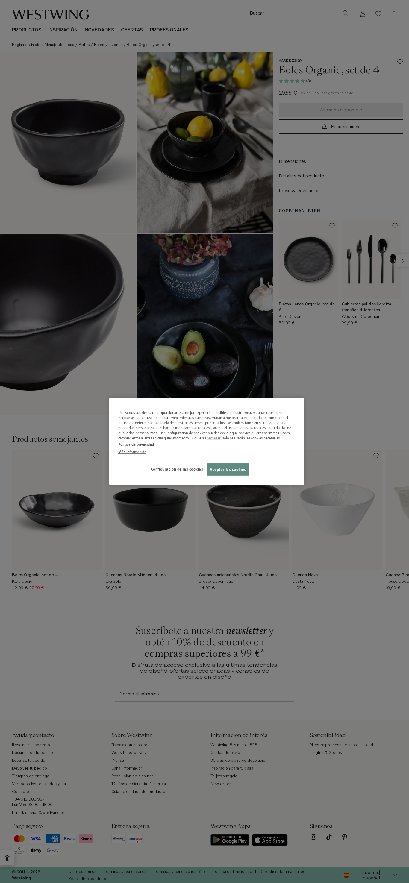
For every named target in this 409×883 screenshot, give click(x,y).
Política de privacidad (136, 444)
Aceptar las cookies (228, 469)
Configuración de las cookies (177, 469)
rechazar (214, 438)
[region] (206, 441)
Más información (132, 452)
